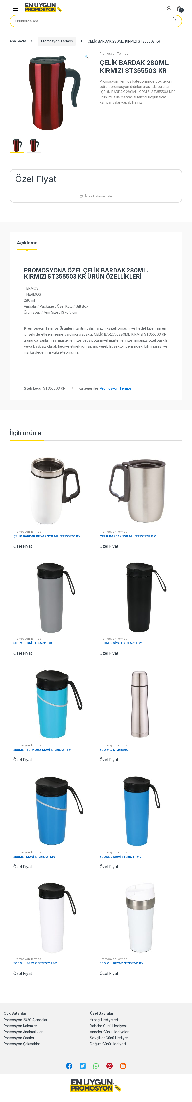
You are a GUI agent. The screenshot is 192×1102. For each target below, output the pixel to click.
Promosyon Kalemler (20, 1026)
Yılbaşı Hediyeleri (104, 1020)
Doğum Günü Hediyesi (108, 1044)
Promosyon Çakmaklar (22, 1044)
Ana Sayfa (18, 41)
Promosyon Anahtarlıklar (23, 1032)
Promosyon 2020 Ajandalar (26, 1020)
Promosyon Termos (57, 41)
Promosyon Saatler (19, 1038)
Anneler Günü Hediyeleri (110, 1032)
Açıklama (27, 243)
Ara (175, 21)
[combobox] (89, 21)
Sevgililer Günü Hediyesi (110, 1038)
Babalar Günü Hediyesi (108, 1026)
